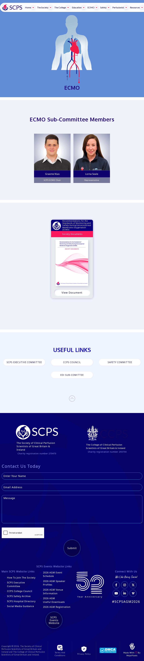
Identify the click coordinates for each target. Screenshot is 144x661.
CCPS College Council (19, 591)
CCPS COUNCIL (72, 362)
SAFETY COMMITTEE (120, 362)
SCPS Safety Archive (19, 596)
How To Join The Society (21, 577)
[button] (30, 7)
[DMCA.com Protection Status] (107, 650)
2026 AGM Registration (56, 606)
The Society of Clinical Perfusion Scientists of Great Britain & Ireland (36, 446)
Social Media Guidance (20, 606)
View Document (72, 292)
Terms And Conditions (60, 653)
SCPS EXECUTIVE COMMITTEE (24, 362)
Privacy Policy (84, 654)
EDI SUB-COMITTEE (72, 374)
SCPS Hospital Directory (21, 601)
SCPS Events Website (54, 620)
